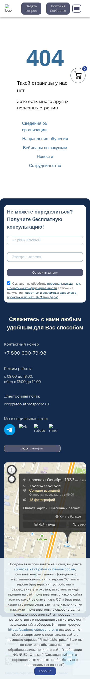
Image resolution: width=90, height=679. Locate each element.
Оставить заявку (45, 272)
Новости (45, 156)
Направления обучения (45, 138)
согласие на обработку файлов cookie (44, 569)
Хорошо (45, 671)
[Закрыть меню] (76, 9)
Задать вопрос (31, 8)
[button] (58, 9)
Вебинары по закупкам (45, 147)
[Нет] (83, 618)
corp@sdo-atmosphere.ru (26, 404)
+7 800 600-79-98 (25, 353)
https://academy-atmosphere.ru (33, 629)
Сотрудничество (45, 165)
